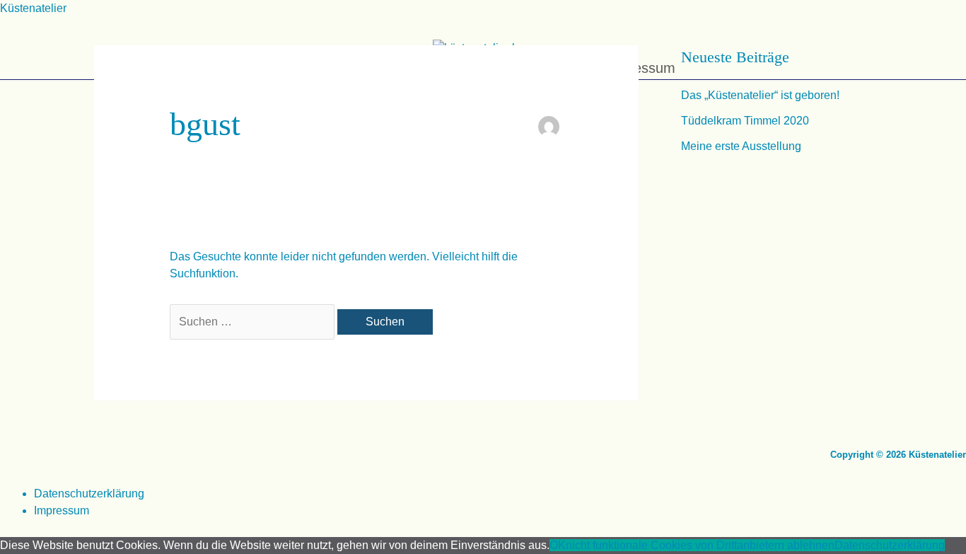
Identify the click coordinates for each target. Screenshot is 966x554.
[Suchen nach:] (253, 322)
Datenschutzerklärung (89, 493)
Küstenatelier (33, 8)
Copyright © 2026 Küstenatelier (898, 454)
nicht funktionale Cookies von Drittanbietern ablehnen (700, 545)
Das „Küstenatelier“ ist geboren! (760, 95)
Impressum (61, 510)
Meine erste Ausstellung (741, 146)
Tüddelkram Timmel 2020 (745, 121)
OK (557, 545)
